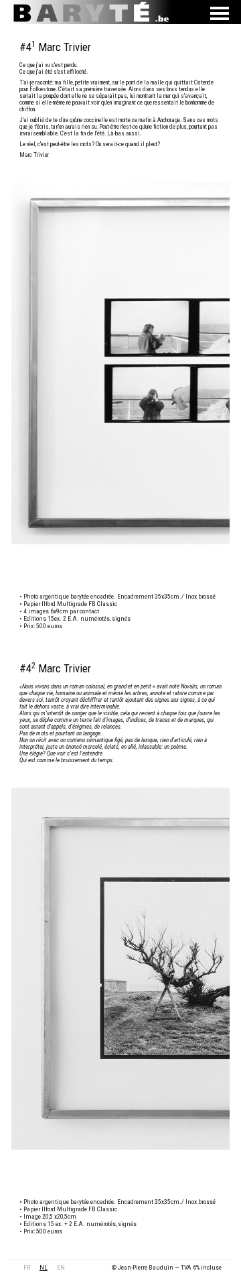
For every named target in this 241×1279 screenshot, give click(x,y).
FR (26, 1267)
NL (43, 1267)
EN (61, 1267)
